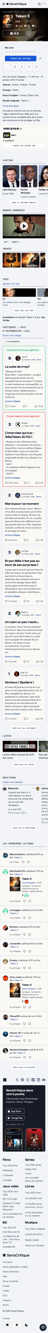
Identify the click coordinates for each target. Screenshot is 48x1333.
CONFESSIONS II (34, 1234)
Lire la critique (12, 401)
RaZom (24, 612)
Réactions (9, 777)
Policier (23, 84)
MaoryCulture (17, 854)
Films (17, 12)
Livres (29, 1186)
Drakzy (13, 960)
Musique (31, 1222)
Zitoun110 (15, 1016)
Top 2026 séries (33, 1165)
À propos (7, 1262)
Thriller (32, 84)
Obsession (8, 1170)
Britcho (14, 927)
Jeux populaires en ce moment (12, 1215)
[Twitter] (17, 1081)
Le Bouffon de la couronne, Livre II (34, 1205)
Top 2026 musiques (35, 1228)
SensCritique (8, 12)
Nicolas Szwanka (19, 1049)
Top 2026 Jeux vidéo (10, 1193)
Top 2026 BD (9, 1227)
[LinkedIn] (38, 1081)
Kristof (24, 423)
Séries (29, 1160)
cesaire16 (15, 943)
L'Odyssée (8, 1175)
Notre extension (11, 1271)
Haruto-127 (16, 1033)
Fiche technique (11, 106)
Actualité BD (9, 1246)
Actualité (7, 1180)
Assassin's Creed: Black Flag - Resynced (11, 1206)
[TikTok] (33, 1081)
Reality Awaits (32, 1240)
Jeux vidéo (11, 1186)
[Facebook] (22, 1081)
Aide (5, 1276)
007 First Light (10, 1199)
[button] (44, 4)
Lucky (28, 1173)
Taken (15, 90)
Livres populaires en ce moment (33, 1214)
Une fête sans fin (11, 1232)
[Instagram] (27, 1081)
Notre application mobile (15, 1266)
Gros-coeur (16, 977)
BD (5, 1222)
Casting (8, 160)
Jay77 (25, 357)
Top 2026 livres (33, 1192)
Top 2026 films (10, 1165)
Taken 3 (31, 12)
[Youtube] (43, 1081)
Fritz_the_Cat (27, 494)
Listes (7, 735)
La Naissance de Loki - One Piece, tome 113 (11, 1239)
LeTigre (25, 551)
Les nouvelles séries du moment (34, 1179)
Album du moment (34, 1245)
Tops (6, 279)
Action (23, 12)
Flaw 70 (24, 672)
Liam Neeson (9, 189)
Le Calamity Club (33, 1198)
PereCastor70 (17, 871)
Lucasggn (15, 910)
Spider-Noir (31, 1169)
